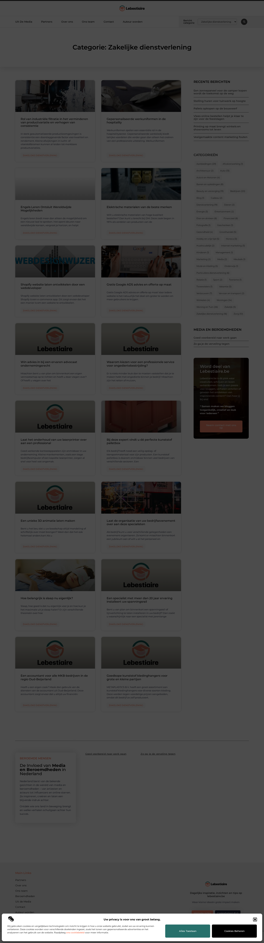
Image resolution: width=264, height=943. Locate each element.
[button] (255, 919)
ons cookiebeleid (75, 932)
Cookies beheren (234, 931)
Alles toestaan (187, 931)
